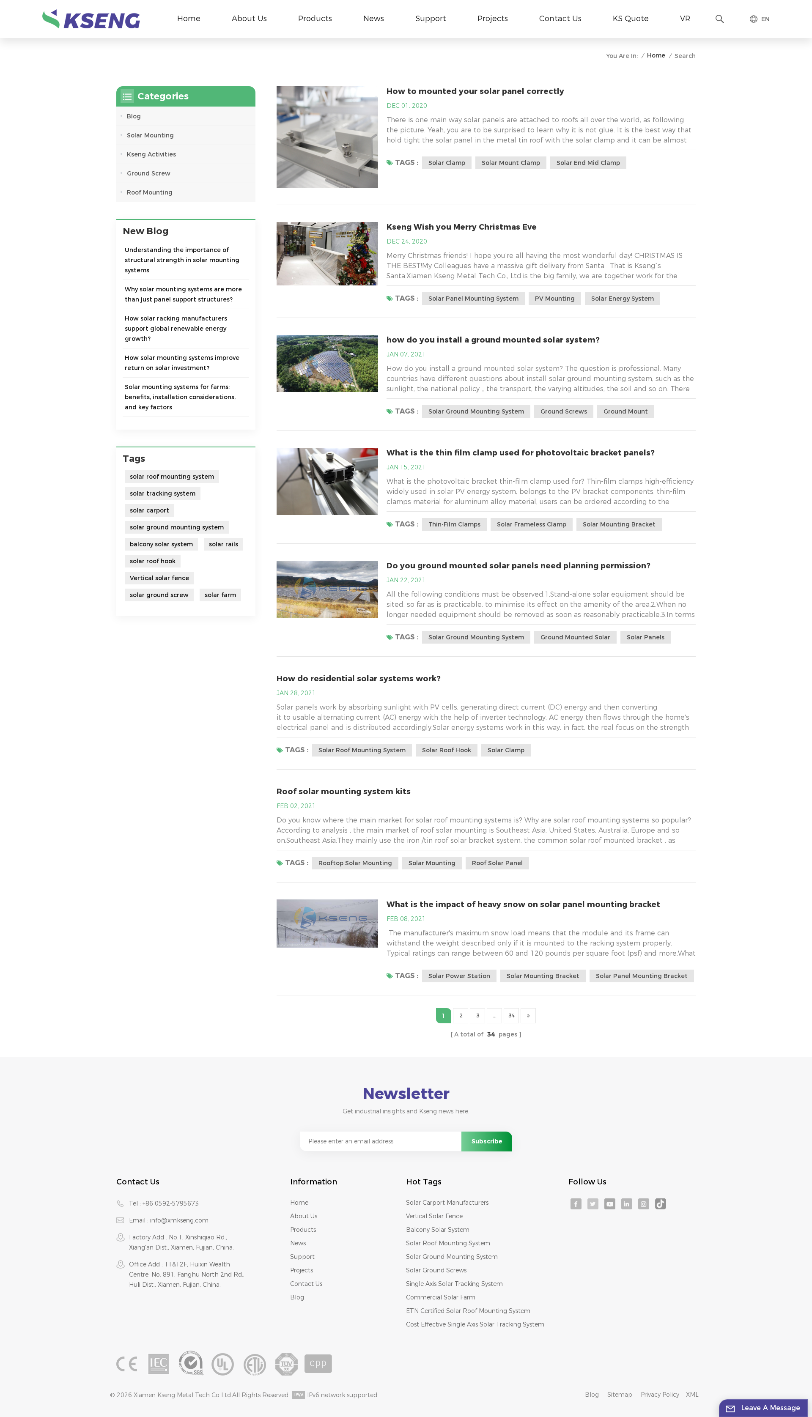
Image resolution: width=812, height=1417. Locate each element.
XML (692, 1394)
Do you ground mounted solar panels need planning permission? (518, 565)
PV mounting (555, 298)
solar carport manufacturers (447, 1202)
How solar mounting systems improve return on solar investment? (182, 363)
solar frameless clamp (531, 524)
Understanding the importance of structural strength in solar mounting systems (182, 260)
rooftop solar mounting (355, 863)
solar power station (459, 976)
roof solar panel (497, 863)
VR (685, 18)
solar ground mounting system (476, 411)
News (373, 18)
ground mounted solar (575, 637)
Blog (134, 116)
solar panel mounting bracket (642, 976)
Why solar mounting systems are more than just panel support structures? (183, 294)
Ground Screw (148, 173)
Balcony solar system (437, 1229)
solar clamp (446, 163)
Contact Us (560, 18)
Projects (492, 18)
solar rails (223, 544)
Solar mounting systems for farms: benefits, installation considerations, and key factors (180, 397)
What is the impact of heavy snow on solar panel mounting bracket (523, 904)
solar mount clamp (511, 163)
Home (188, 18)
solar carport (149, 510)
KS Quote (631, 18)
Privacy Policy (660, 1394)
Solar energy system (622, 298)
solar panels (645, 637)
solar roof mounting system (362, 750)
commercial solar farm (440, 1297)
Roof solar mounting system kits (344, 791)
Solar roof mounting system (448, 1243)
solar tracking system (162, 493)
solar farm (220, 595)
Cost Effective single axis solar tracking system (475, 1324)
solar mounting (432, 863)
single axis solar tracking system (454, 1284)
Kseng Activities (151, 154)
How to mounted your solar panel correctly (475, 91)
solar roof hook (446, 750)
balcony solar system (161, 544)
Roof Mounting (150, 192)
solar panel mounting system (473, 298)
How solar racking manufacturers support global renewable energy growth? (176, 329)
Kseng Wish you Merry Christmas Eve (462, 227)
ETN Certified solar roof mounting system (468, 1311)
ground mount (626, 411)
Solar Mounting (150, 135)
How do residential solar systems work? (359, 678)
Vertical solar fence (159, 578)
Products (315, 18)
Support (430, 18)
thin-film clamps (454, 524)
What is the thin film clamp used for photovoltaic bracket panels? (521, 453)
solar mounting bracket (619, 524)
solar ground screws (436, 1270)
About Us (249, 18)
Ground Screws (563, 411)
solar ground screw (159, 595)
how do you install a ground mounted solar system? (493, 340)
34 (511, 1015)
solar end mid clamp (588, 163)
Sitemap (619, 1394)
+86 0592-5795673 (171, 1203)
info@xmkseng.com (179, 1220)
